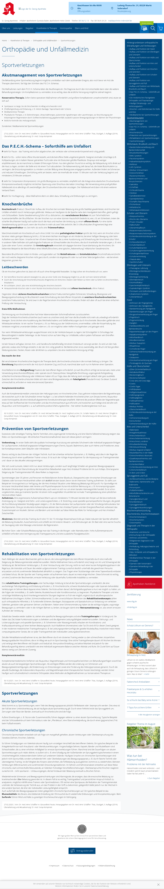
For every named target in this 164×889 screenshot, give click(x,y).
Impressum (54, 865)
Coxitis (132, 383)
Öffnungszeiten (83, 11)
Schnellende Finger (137, 349)
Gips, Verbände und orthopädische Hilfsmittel (143, 553)
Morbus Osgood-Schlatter (140, 450)
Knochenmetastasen (138, 517)
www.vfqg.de (132, 601)
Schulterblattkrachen (138, 248)
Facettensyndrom (137, 158)
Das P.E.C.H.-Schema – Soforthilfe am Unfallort (144, 93)
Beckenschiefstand (137, 378)
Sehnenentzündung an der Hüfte (143, 423)
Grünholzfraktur (136, 282)
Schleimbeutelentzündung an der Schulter (143, 237)
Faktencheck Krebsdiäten (138, 681)
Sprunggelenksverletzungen (141, 507)
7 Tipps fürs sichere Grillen (139, 707)
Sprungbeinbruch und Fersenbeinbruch (138, 500)
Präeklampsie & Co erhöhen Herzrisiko (139, 691)
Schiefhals (134, 187)
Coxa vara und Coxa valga (140, 380)
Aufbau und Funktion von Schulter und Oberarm (143, 76)
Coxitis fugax (135, 386)
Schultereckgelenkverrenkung (142, 250)
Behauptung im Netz (136, 655)
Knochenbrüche (136, 132)
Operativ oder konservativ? (140, 563)
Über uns (6, 28)
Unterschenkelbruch (138, 470)
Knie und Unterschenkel (138, 426)
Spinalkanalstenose (137, 196)
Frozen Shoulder (136, 222)
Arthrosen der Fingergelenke (141, 303)
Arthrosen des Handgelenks (141, 306)
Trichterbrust (135, 204)
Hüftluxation (135, 403)
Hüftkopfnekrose (137, 401)
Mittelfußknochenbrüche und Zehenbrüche (141, 494)
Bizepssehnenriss (137, 216)
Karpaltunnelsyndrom (138, 334)
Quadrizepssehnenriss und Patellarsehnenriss (140, 459)
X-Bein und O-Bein (137, 473)
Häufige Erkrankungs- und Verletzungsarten (140, 104)
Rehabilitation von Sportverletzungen (144, 138)
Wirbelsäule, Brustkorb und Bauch (142, 144)
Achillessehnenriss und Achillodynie (144, 479)
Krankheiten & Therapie (47, 28)
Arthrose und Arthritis (138, 538)
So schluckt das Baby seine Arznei (142, 700)
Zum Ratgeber (154, 778)
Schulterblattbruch (137, 245)
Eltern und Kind (81, 28)
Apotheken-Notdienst (143, 583)
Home (4, 40)
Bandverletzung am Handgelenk (142, 308)
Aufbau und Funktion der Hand (142, 49)
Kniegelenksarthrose (138, 432)
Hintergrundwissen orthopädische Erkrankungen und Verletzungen (142, 44)
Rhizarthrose (135, 346)
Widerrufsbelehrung (107, 865)
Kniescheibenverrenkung (140, 438)
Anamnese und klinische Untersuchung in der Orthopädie (142, 533)
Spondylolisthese (137, 198)
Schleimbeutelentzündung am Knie (144, 467)
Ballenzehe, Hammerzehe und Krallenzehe (141, 483)
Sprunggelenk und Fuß (137, 475)
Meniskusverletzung (138, 447)
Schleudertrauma (137, 190)
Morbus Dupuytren (137, 343)
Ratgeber (29, 28)
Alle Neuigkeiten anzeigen (150, 714)
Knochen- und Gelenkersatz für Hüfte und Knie (144, 110)
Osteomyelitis (135, 522)
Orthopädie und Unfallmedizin (45, 40)
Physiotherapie (136, 572)
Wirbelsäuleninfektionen (139, 210)
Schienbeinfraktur (137, 464)
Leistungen (18, 28)
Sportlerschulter (136, 262)
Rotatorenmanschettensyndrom (143, 233)
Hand (129, 300)
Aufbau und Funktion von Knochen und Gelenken (143, 70)
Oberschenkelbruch (138, 409)
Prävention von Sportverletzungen (143, 135)
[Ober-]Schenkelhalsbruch (140, 369)
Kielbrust (133, 164)
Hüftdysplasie (135, 389)
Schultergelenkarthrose (139, 253)
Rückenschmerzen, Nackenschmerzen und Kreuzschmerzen (138, 179)
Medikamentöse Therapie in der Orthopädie (142, 559)
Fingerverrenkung (137, 320)
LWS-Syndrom (135, 167)
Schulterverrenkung (138, 256)
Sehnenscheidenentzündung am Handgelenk (142, 353)
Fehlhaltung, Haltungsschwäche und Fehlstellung (144, 547)
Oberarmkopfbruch (137, 228)
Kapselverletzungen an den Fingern (144, 331)
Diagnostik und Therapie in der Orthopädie (141, 527)
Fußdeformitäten (136, 490)
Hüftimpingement (137, 395)
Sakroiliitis (134, 184)
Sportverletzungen (68, 40)
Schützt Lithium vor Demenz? (140, 625)
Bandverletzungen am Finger (141, 311)
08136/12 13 (84, 20)
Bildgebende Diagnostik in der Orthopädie (141, 542)
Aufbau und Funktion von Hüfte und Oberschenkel (143, 59)
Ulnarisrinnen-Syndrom (139, 294)
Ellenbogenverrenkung (139, 277)
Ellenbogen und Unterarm (139, 265)
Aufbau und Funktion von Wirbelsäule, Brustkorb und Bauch (144, 87)
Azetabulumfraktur (137, 372)
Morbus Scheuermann (139, 170)
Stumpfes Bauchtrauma (139, 201)
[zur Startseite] (32, 8)
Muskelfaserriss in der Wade (141, 452)
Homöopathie (66, 28)
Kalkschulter (135, 225)
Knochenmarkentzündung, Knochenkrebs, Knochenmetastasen (143, 512)
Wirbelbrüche (135, 207)
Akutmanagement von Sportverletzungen (138, 122)
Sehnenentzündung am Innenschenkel (139, 419)
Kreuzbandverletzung (138, 444)
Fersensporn (135, 487)
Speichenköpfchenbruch (140, 285)
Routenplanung (124, 11)
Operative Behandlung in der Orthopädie (141, 567)
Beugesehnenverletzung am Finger (144, 314)
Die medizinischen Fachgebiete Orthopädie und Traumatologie (142, 99)
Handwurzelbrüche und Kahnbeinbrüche (139, 327)
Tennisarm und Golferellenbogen (143, 291)
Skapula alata (135, 259)
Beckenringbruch (137, 375)
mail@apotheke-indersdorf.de (120, 20)
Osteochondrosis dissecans (141, 455)
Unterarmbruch (136, 297)
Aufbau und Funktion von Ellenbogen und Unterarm (144, 53)
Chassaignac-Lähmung (139, 268)
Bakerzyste (134, 430)
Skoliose (133, 193)
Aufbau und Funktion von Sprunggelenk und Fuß (139, 81)
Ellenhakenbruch (136, 279)
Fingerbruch (135, 317)
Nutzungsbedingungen (86, 865)
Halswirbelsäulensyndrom (140, 161)
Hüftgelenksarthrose (138, 392)
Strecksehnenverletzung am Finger (144, 360)
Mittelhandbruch (136, 337)
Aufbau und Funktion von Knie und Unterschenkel (143, 64)
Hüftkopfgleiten (136, 398)
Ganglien (133, 323)
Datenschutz (68, 865)
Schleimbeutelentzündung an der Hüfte (143, 413)
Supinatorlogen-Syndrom (140, 288)
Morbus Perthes (136, 406)
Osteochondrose (137, 173)
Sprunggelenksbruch (138, 504)
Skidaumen (134, 357)
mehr (147, 674)
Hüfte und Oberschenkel (138, 366)
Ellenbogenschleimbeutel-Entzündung (140, 272)
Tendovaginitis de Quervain (141, 363)
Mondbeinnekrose (137, 340)
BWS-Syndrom (135, 155)
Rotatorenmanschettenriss (140, 230)
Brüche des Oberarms (139, 219)
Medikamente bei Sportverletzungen (144, 115)
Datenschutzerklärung (100, 886)
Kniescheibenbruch (137, 435)
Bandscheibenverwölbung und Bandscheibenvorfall (141, 148)
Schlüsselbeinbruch (138, 242)
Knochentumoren (137, 520)
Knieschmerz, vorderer (139, 441)
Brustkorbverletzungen (139, 153)
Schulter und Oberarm (137, 213)
